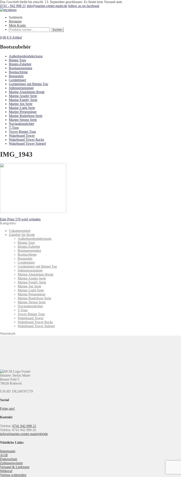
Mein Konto (17, 25)
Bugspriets (16, 76)
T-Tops (14, 128)
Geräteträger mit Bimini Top (28, 84)
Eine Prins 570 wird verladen (20, 219)
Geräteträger (17, 80)
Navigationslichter (21, 124)
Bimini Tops (17, 60)
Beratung (15, 21)
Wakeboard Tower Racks (26, 139)
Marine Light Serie (22, 108)
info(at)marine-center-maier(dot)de (24, 434)
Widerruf (6, 471)
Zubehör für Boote (22, 235)
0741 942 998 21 (24, 426)
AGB (4, 455)
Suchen (57, 29)
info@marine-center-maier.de (47, 6)
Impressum (7, 451)
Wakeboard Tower (22, 135)
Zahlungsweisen (11, 463)
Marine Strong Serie (23, 120)
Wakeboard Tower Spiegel (27, 143)
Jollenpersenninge (21, 88)
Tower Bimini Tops (22, 131)
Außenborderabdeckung (26, 56)
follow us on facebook (83, 6)
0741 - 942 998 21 (13, 6)
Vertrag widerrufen (13, 475)
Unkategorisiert (19, 231)
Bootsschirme (18, 72)
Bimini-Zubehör (20, 64)
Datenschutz (8, 459)
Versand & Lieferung (14, 467)
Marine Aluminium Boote (27, 92)
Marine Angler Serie (23, 96)
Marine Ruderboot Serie (25, 116)
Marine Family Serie (23, 100)
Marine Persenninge (23, 112)
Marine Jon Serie (20, 104)
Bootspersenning (20, 68)
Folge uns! (7, 408)
